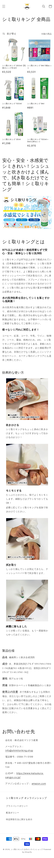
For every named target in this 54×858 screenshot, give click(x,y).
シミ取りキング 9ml (35, 103)
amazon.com (39, 783)
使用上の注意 (10, 691)
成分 (5, 663)
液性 (5, 678)
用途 (5, 685)
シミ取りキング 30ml (11, 139)
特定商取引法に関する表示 (19, 819)
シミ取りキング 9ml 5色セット (39, 66)
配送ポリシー (12, 812)
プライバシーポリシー (17, 806)
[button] (3, 6)
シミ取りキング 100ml (12, 103)
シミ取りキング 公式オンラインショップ (27, 849)
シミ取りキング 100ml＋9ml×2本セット (38, 140)
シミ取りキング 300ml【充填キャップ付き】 (14, 66)
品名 (5, 657)
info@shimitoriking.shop (19, 750)
